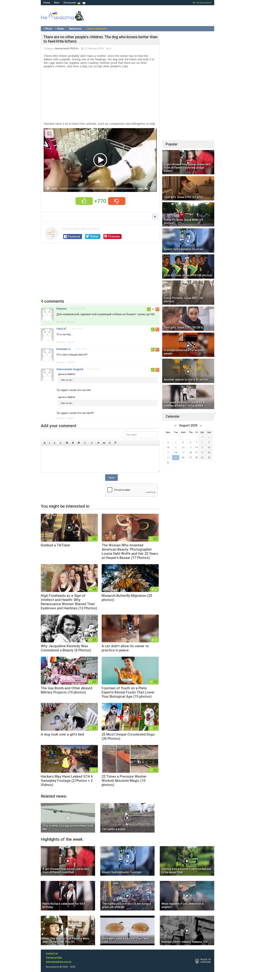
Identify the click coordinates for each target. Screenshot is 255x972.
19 (183, 452)
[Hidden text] (98, 443)
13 (190, 447)
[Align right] (79, 443)
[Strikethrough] (60, 443)
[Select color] (92, 443)
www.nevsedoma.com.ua (58, 962)
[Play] (48, 188)
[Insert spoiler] (115, 443)
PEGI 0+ (74, 48)
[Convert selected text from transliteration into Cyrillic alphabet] (110, 443)
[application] (100, 160)
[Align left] (67, 443)
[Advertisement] (100, 95)
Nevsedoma (68, 19)
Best (57, 2)
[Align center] (73, 443)
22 (202, 452)
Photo (48, 28)
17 (168, 452)
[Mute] (146, 188)
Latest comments (97, 28)
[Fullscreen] (152, 188)
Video (60, 28)
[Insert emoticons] (85, 443)
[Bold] (44, 443)
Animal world (62, 48)
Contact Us (52, 953)
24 (168, 457)
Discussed (69, 2)
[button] (100, 160)
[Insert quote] (104, 443)
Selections (75, 28)
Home (46, 2)
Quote (70, 322)
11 (176, 447)
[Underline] (55, 443)
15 (202, 447)
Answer (60, 322)
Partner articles (54, 957)
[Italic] (49, 443)
